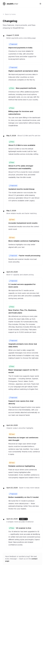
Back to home (10, 14)
